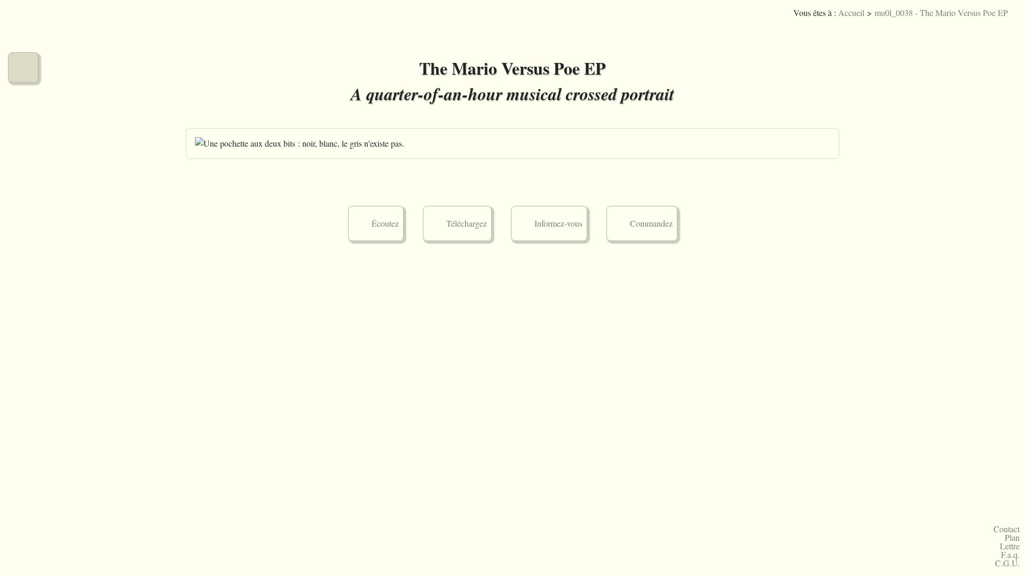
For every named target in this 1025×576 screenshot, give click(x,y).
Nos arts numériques (23, 143)
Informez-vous (558, 223)
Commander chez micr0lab (23, 332)
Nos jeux (23, 181)
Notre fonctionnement (23, 294)
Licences (958, 29)
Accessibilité (1006, 29)
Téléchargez (466, 223)
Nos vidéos (23, 219)
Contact (1007, 529)
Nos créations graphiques (23, 105)
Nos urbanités (23, 256)
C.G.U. (1007, 563)
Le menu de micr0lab (23, 29)
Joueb (974, 29)
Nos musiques (23, 67)
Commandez (651, 223)
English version (990, 29)
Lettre (1010, 546)
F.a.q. (1010, 554)
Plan (1012, 537)
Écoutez (385, 223)
